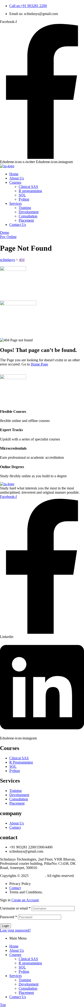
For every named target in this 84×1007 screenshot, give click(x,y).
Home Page (39, 364)
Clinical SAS (28, 959)
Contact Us (17, 997)
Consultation (28, 988)
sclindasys (37, 876)
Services (15, 976)
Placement (26, 993)
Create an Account (25, 900)
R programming (30, 963)
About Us (16, 950)
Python (24, 971)
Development (28, 984)
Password (8, 917)
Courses (15, 955)
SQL (22, 967)
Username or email (15, 908)
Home (13, 946)
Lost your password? (15, 930)
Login (5, 926)
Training (25, 980)
